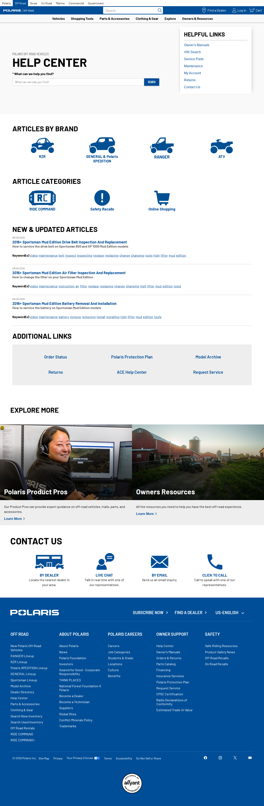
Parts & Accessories (115, 18)
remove (75, 317)
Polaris (6, 3)
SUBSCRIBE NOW (148, 612)
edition (181, 255)
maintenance (48, 255)
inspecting (84, 255)
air (77, 286)
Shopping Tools (82, 18)
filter (83, 286)
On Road (46, 3)
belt (61, 255)
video (34, 255)
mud (172, 255)
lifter (164, 255)
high (156, 255)
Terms (108, 758)
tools (149, 255)
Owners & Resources (197, 18)
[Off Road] (18, 10)
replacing (112, 255)
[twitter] (235, 758)
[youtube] (250, 758)
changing (137, 255)
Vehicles (58, 18)
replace (98, 255)
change (124, 255)
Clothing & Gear (147, 18)
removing (89, 317)
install (101, 317)
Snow (33, 3)
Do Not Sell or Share (148, 758)
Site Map (44, 758)
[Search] (159, 10)
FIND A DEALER (188, 612)
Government (96, 3)
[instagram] (220, 758)
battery (64, 317)
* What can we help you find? (33, 74)
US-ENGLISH (227, 612)
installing (113, 317)
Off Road (20, 3)
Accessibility (124, 758)
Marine (60, 3)
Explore (170, 18)
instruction (67, 286)
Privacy (57, 758)
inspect (70, 255)
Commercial (76, 3)
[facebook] (205, 758)
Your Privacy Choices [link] (80, 758)
